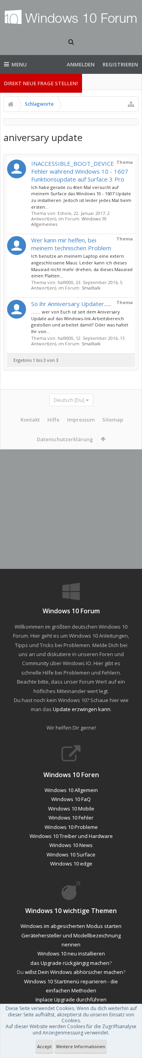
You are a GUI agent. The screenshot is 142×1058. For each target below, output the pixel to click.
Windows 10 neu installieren (71, 953)
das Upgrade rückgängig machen (69, 962)
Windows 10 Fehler (71, 817)
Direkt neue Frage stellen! (41, 83)
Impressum (81, 419)
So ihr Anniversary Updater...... (71, 304)
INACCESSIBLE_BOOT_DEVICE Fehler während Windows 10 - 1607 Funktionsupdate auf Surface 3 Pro (79, 171)
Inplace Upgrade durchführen (71, 999)
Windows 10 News (71, 845)
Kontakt (30, 419)
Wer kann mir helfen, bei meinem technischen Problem (71, 244)
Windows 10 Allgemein (71, 790)
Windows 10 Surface (71, 854)
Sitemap (112, 419)
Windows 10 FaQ (71, 799)
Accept (44, 1046)
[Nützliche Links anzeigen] (131, 104)
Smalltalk (91, 288)
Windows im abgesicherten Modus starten (71, 926)
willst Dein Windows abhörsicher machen (74, 971)
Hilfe (53, 419)
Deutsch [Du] (69, 399)
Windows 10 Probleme (71, 827)
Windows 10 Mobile (71, 808)
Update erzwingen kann (81, 709)
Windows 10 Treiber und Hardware (71, 836)
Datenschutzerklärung (65, 439)
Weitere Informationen (80, 1046)
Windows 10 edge (71, 863)
